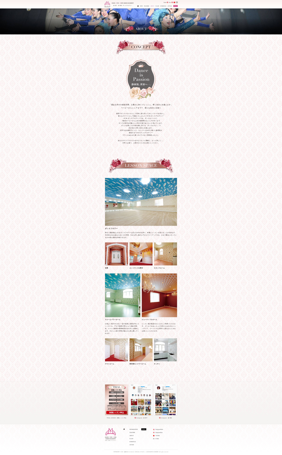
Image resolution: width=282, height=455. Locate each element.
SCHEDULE (163, 6)
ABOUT (131, 435)
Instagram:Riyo (158, 432)
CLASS (157, 6)
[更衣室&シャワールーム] (141, 361)
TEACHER (146, 6)
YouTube (157, 435)
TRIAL (175, 6)
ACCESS (170, 6)
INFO (141, 6)
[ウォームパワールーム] (122, 295)
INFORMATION (133, 429)
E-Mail (156, 438)
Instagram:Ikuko (158, 429)
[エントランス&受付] (141, 265)
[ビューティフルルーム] (159, 295)
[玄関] (116, 265)
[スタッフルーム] (165, 265)
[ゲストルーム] (116, 361)
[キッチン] (165, 361)
